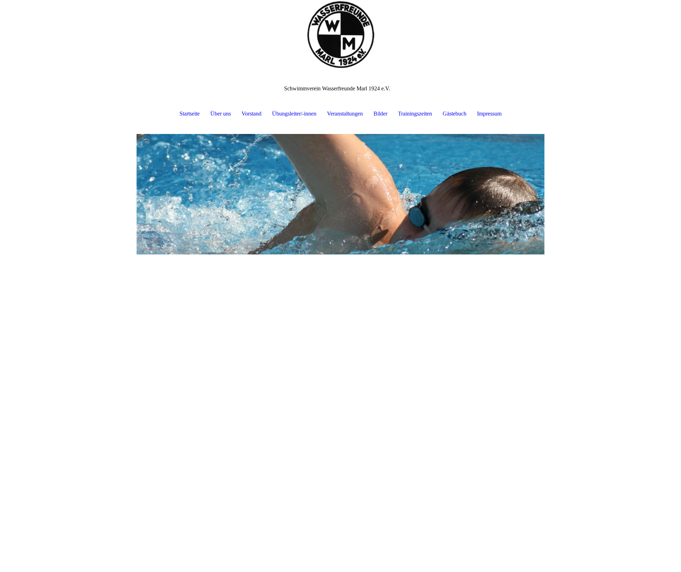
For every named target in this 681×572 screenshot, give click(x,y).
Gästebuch (454, 114)
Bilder (380, 114)
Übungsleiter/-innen (294, 114)
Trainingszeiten (415, 114)
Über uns (220, 114)
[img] (340, 35)
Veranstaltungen (345, 114)
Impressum (489, 114)
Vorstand (251, 114)
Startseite (189, 114)
